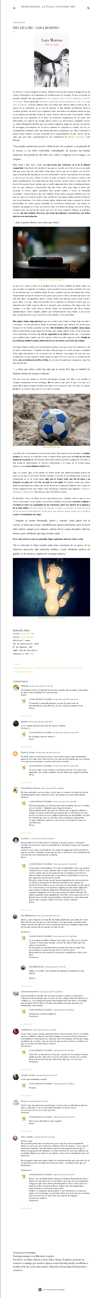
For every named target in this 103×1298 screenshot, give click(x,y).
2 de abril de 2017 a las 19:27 (46, 1075)
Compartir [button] (17, 664)
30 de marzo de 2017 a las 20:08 (65, 766)
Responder (26, 716)
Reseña (30, 672)
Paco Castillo (27, 1137)
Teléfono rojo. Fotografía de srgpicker (51, 280)
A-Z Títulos (48, 7)
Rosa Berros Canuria (30, 788)
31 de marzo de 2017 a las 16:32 (65, 864)
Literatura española (50, 668)
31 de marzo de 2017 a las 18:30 (51, 992)
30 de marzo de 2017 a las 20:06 (65, 733)
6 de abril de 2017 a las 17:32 (55, 967)
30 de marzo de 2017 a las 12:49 (48, 753)
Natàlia (24, 721)
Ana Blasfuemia (28, 915)
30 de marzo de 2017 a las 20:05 (65, 699)
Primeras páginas (20, 672)
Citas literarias (26, 668)
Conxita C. (25, 838)
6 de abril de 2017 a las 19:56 (44, 1137)
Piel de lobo (27, 634)
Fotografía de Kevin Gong (51, 447)
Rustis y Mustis (28, 752)
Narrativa (69, 668)
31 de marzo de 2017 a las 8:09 (42, 839)
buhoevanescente (29, 991)
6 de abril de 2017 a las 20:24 (64, 1175)
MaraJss (24, 686)
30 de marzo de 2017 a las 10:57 (40, 722)
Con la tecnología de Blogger (54, 1290)
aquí (32, 654)
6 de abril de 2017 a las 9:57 (38, 1101)
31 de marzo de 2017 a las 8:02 (52, 788)
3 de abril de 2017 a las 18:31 (63, 1084)
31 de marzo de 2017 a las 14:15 (48, 916)
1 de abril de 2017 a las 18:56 (63, 1050)
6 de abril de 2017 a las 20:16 (64, 1117)
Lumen (62, 668)
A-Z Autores (62, 7)
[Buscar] (88, 7)
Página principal (30, 7)
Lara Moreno (27, 637)
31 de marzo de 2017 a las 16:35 (64, 936)
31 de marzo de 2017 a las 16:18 (64, 801)
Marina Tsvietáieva (76, 137)
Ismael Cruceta (28, 1075)
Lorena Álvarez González (40, 699)
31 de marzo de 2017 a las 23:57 (44, 1030)
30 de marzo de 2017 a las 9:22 (41, 686)
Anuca (24, 1101)
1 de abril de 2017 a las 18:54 (63, 1010)
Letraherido (26, 1030)
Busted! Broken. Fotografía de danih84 (51, 618)
